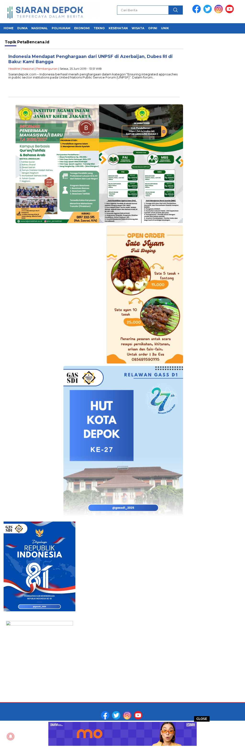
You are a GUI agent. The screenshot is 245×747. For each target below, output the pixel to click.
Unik (165, 28)
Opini (152, 28)
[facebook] (197, 12)
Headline (14, 68)
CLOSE (201, 719)
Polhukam (61, 28)
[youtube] (230, 12)
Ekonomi (82, 28)
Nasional (39, 28)
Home (8, 28)
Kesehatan (118, 28)
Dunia (22, 28)
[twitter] (208, 12)
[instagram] (219, 12)
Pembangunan (47, 68)
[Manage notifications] (10, 736)
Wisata (138, 28)
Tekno (99, 28)
